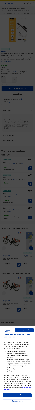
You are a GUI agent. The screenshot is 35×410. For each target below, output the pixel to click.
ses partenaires (9, 344)
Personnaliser (18, 401)
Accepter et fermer (18, 395)
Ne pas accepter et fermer (24, 330)
